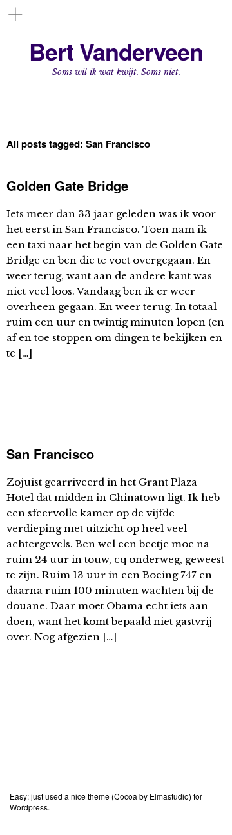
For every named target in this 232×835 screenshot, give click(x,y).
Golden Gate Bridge (67, 185)
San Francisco (50, 453)
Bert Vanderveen (116, 51)
